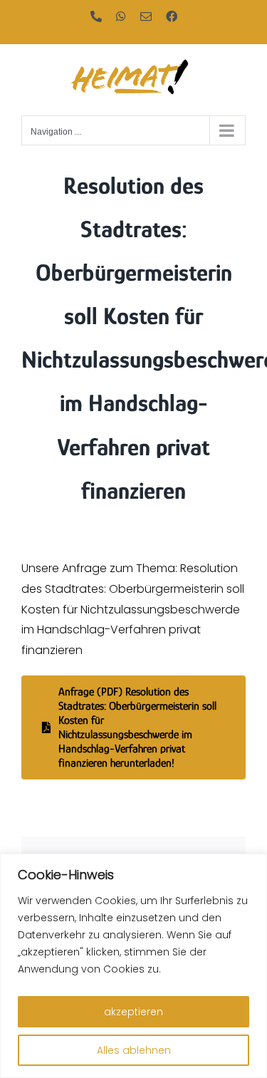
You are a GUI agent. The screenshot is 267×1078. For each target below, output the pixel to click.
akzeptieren (133, 1012)
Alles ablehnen (134, 1050)
